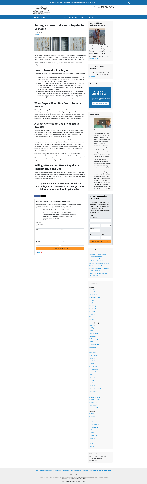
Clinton (93, 430)
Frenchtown (94, 427)
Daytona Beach (93, 333)
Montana (92, 417)
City (37, 229)
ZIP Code (38, 235)
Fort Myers (92, 328)
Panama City (93, 295)
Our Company (77, 470)
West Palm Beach (94, 355)
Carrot (83, 482)
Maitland (91, 300)
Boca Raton (92, 377)
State (62, 229)
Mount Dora (92, 314)
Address (39, 222)
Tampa (91, 331)
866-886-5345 (93, 59)
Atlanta (91, 413)
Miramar (91, 364)
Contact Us (89, 17)
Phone (38, 241)
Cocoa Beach (93, 336)
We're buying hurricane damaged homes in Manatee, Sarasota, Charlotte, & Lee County (72, 2)
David (37, 35)
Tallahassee (92, 289)
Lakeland (92, 358)
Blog (109, 470)
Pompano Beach (94, 372)
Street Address (39, 224)
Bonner (93, 433)
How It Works (52, 17)
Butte (91, 444)
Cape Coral (92, 353)
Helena (91, 441)
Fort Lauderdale (94, 344)
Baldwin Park (93, 405)
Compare (63, 17)
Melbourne (92, 380)
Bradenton (92, 386)
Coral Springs (93, 366)
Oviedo (91, 303)
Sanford (91, 320)
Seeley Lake (94, 435)
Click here (92, 76)
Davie (91, 375)
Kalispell (91, 446)
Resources (85, 470)
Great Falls (92, 438)
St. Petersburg (93, 339)
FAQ (81, 17)
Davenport (92, 394)
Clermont (92, 311)
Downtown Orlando (95, 408)
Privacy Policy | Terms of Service (98, 470)
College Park (93, 402)
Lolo (92, 422)
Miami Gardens (93, 369)
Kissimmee (92, 391)
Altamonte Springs (94, 297)
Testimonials (73, 17)
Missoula (91, 419)
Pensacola (92, 292)
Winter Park (92, 309)
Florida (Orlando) (94, 397)
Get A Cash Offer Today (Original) (45, 470)
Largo (91, 342)
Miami (91, 350)
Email (63, 241)
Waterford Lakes (94, 400)
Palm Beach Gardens (95, 388)
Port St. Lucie (93, 361)
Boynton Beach (93, 383)
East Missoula (95, 424)
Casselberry (92, 306)
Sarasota (92, 325)
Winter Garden (93, 317)
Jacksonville (92, 347)
